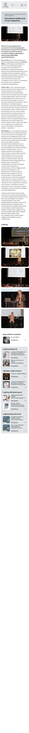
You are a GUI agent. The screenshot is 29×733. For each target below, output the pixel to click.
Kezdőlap (6, 14)
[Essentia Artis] (15, 5)
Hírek (11, 14)
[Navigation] (25, 5)
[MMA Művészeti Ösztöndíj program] (21, 5)
